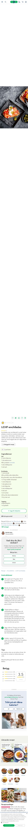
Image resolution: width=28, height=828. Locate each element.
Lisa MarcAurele (16, 521)
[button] (14, 822)
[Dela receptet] (22, 418)
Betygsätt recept (9, 444)
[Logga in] (25, 2)
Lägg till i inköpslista (15, 511)
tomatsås (12, 462)
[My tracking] (19, 2)
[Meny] (2, 2)
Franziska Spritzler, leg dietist (9, 525)
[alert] (14, 820)
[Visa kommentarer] (15, 418)
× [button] (26, 813)
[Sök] (5, 2)
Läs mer (17, 821)
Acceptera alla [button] (8, 825)
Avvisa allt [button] (20, 825)
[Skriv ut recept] (19, 418)
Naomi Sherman (7, 523)
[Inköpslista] (22, 2)
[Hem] (14, 2)
